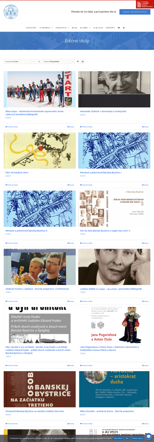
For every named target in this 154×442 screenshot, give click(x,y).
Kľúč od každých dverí (17, 172)
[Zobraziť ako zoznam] (82, 61)
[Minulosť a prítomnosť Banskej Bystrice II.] (40, 209)
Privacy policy (137, 438)
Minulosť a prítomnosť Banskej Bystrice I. (101, 172)
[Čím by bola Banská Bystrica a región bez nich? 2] (114, 209)
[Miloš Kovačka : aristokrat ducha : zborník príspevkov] (114, 389)
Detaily (71, 127)
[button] (124, 28)
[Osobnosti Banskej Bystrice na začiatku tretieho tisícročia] (40, 389)
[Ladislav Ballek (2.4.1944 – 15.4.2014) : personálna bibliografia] (114, 267)
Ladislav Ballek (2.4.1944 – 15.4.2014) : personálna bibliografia (111, 289)
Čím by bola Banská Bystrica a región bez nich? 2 (105, 230)
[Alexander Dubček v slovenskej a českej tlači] (114, 89)
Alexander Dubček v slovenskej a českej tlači (103, 111)
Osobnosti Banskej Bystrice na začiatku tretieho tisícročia (35, 411)
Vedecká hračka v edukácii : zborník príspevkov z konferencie (37, 289)
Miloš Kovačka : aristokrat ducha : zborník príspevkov (107, 411)
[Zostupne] (39, 61)
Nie (127, 438)
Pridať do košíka (12, 127)
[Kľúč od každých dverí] (40, 150)
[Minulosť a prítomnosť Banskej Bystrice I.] (114, 150)
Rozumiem (118, 438)
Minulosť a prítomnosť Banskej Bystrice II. (27, 230)
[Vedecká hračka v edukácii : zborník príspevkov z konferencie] (40, 267)
